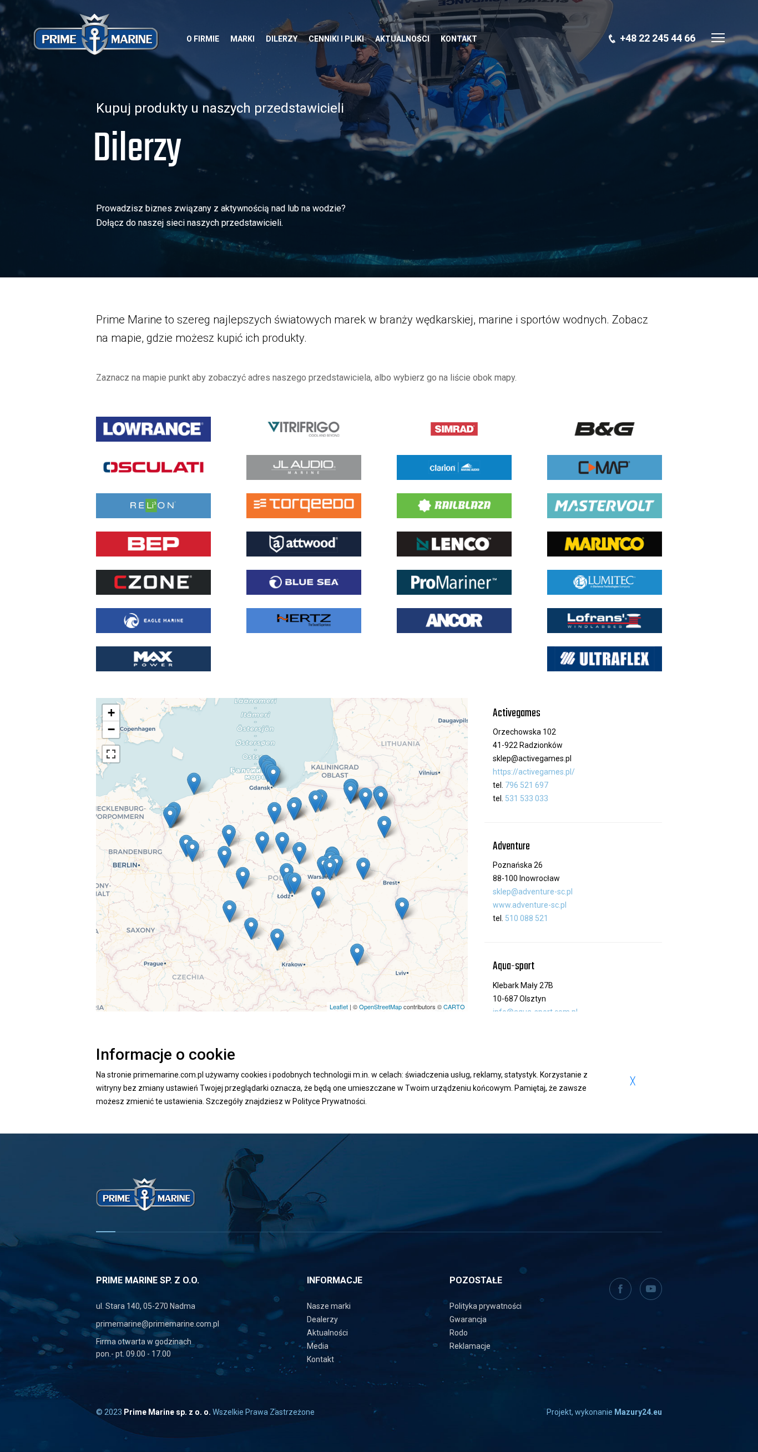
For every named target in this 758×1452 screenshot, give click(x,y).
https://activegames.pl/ (534, 771)
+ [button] (111, 713)
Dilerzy (281, 38)
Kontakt (459, 38)
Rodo (458, 1332)
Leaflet (339, 1006)
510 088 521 (526, 918)
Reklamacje (470, 1346)
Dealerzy (322, 1319)
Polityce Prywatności (328, 1101)
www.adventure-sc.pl (530, 904)
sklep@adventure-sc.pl (533, 891)
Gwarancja (468, 1319)
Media (318, 1346)
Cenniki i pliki (336, 38)
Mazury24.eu (638, 1412)
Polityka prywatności (485, 1306)
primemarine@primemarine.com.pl (157, 1323)
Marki (242, 38)
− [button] (111, 729)
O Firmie (202, 38)
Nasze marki (329, 1306)
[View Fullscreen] (111, 754)
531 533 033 (526, 798)
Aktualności (402, 38)
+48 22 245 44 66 (657, 38)
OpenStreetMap (380, 1006)
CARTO (454, 1006)
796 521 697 (526, 785)
